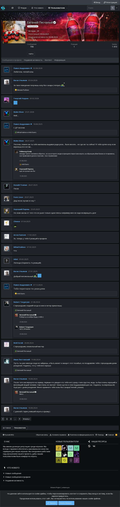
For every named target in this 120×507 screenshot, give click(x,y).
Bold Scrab (18, 343)
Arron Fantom (20, 235)
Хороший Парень (26, 169)
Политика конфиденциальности (82, 435)
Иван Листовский (22, 359)
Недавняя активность (14, 480)
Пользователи (58, 8)
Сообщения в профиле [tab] (12, 60)
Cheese (17, 221)
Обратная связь (42, 435)
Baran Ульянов (20, 80)
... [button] (15, 419)
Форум (23, 8)
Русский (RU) (9, 435)
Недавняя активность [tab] (33, 60)
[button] (28, 8)
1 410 (114, 46)
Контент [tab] (48, 60)
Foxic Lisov (18, 197)
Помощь (101, 435)
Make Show (19, 112)
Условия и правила (59, 435)
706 (32, 46)
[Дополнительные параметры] (113, 8)
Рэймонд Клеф (25, 151)
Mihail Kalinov (20, 247)
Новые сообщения (13, 473)
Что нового (38, 8)
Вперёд (26, 419)
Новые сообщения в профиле (17, 477)
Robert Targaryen (22, 302)
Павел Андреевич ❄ (23, 68)
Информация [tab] (59, 60)
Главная (12, 8)
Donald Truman (20, 185)
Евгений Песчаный (27, 315)
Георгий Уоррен (21, 98)
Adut (16, 259)
